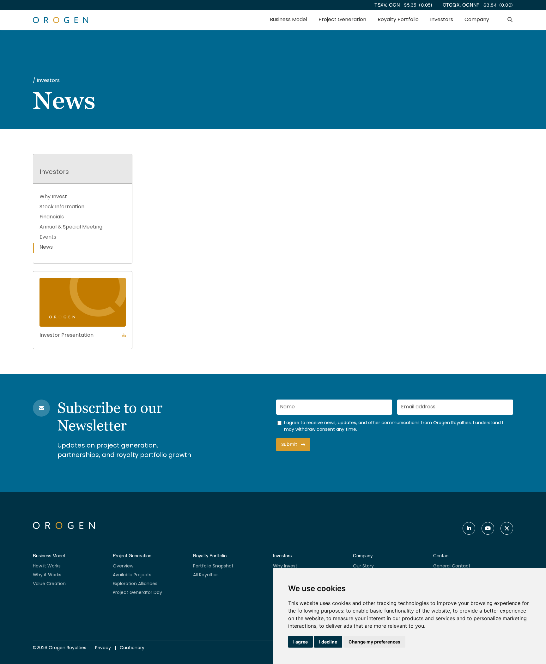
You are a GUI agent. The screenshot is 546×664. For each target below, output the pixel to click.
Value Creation (49, 584)
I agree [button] (300, 641)
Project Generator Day (137, 592)
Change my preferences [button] (374, 641)
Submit (289, 444)
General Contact (451, 566)
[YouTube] (488, 528)
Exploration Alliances (135, 584)
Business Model (288, 20)
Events (47, 237)
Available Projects (132, 575)
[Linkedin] (469, 528)
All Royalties (206, 575)
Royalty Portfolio (398, 20)
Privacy (103, 648)
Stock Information (61, 207)
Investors (441, 20)
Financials (51, 217)
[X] (506, 528)
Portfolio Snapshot (213, 566)
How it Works (47, 566)
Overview (123, 566)
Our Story (363, 566)
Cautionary (132, 648)
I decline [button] (328, 641)
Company (476, 20)
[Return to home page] (60, 20)
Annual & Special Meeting (70, 227)
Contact (441, 555)
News (46, 247)
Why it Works (47, 575)
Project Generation (342, 20)
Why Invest (53, 197)
